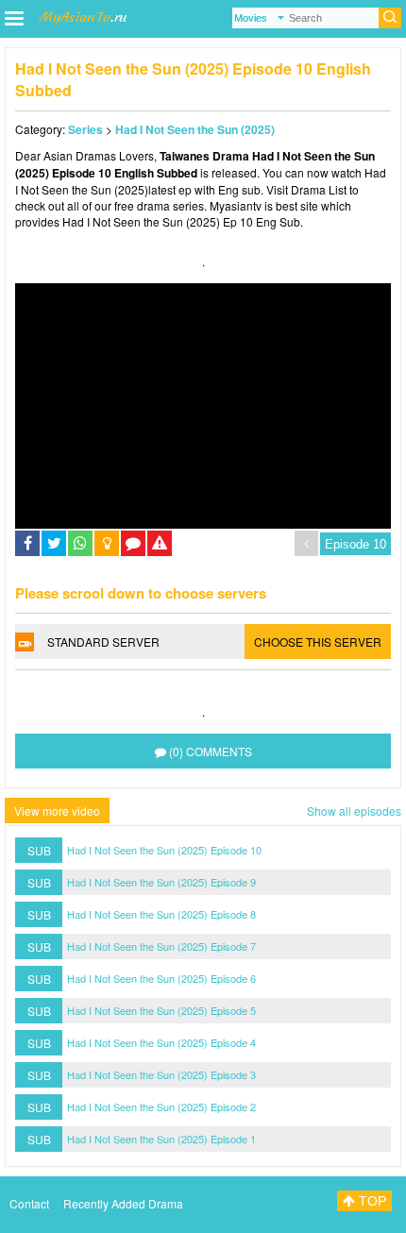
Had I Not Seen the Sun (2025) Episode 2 (161, 1106)
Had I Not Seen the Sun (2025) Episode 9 (161, 881)
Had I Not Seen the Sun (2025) (195, 129)
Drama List (319, 189)
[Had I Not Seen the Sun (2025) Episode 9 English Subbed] (306, 543)
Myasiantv (236, 205)
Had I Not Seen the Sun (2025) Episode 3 (161, 1074)
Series (85, 129)
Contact (29, 1203)
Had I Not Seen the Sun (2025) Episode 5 (161, 1010)
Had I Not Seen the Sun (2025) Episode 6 (161, 978)
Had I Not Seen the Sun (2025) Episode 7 (161, 946)
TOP (370, 1200)
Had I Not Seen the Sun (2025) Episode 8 (161, 913)
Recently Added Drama (123, 1203)
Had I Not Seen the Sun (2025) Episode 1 (161, 1138)
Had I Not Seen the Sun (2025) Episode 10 (164, 849)
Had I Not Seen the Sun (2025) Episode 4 (161, 1042)
